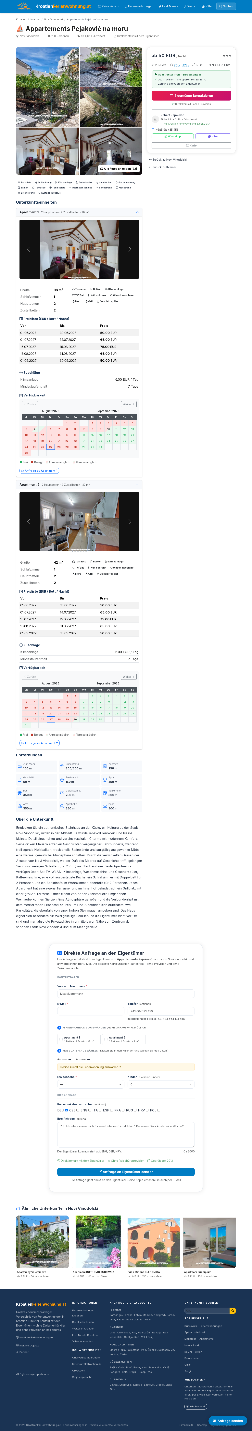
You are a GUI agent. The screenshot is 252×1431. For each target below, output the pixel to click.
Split (124, 1371)
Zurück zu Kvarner (164, 167)
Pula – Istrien (192, 1358)
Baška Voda (117, 1367)
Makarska (155, 1367)
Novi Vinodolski (53, 19)
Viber (215, 136)
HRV (142, 1110)
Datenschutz (186, 1425)
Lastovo (149, 1384)
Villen (209, 6)
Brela (136, 1367)
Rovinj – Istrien (193, 1351)
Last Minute (170, 6)
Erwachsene (67, 1077)
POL (153, 1110)
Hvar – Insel (191, 1345)
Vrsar (147, 1319)
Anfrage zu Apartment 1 (41, 470)
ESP (106, 1110)
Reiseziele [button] (109, 6)
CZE (72, 1110)
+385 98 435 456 (167, 129)
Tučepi (142, 1371)
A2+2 (177, 65)
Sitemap (202, 1425)
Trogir (132, 1371)
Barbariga (116, 1315)
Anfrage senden (230, 1421)
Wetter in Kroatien (83, 1328)
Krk (134, 1332)
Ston (112, 1389)
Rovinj (129, 1319)
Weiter (127, 404)
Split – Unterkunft (195, 1332)
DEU (61, 1110)
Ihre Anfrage (72, 1118)
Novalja (156, 1332)
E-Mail (62, 1003)
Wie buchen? (197, 1406)
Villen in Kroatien (82, 1341)
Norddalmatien (122, 1344)
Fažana (128, 1315)
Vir (172, 1349)
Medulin (147, 1315)
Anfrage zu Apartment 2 (41, 743)
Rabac (121, 1319)
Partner (24, 1352)
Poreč (170, 1315)
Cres (112, 1332)
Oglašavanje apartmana (34, 1374)
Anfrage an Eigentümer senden (128, 1172)
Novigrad (159, 1315)
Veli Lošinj (147, 1337)
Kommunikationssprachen (81, 1104)
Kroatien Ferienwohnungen (36, 1337)
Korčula (137, 1384)
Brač (129, 1367)
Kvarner (35, 19)
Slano (169, 1384)
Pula (112, 1319)
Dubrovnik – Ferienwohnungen (203, 1326)
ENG (84, 1110)
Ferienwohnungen (140, 6)
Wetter (192, 6)
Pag (143, 1349)
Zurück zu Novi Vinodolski (170, 159)
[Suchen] (233, 1311)
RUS (130, 1110)
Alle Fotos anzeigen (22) (120, 168)
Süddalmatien (121, 1361)
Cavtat (114, 1384)
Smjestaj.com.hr (82, 1377)
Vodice (114, 1354)
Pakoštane (133, 1349)
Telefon (139, 1003)
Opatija (128, 1337)
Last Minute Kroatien (85, 1335)
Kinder (144, 1077)
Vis (150, 1371)
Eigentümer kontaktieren (194, 96)
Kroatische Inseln (83, 1322)
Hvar (144, 1367)
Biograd (114, 1349)
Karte (193, 145)
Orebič (160, 1384)
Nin (123, 1349)
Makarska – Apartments (199, 1338)
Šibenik (152, 1349)
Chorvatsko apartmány (86, 1357)
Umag (139, 1319)
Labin (137, 1315)
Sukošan (163, 1349)
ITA (96, 1110)
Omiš (166, 1367)
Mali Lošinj (144, 1332)
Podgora (115, 1371)
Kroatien (21, 19)
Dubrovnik (118, 1379)
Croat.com (78, 1370)
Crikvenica (123, 1332)
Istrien (115, 1309)
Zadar (123, 1354)
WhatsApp (174, 136)
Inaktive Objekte (29, 1345)
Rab (136, 1337)
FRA (118, 1110)
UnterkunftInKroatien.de (87, 1364)
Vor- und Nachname (72, 986)
